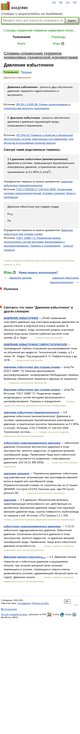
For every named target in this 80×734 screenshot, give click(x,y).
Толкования (21, 37)
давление (10, 499)
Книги (21, 43)
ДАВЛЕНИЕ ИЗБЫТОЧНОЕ (21, 318)
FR (74, 2)
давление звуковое (16, 473)
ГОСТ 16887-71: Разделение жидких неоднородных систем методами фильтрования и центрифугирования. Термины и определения (34, 241)
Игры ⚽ (59, 43)
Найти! (72, 20)
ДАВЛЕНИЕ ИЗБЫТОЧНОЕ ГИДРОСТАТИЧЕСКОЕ (35, 344)
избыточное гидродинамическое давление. (32, 526)
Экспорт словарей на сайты (14, 614)
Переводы (58, 37)
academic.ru (14, 6)
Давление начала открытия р (24, 556)
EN (54, 2)
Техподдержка (24, 603)
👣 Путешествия (9, 609)
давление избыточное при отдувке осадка (32, 367)
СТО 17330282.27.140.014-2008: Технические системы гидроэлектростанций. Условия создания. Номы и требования (40, 193)
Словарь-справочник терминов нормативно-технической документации (40, 30)
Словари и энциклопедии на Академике (32, 14)
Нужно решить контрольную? (38, 272)
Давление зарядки (20, 277)
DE (61, 2)
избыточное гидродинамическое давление (32, 442)
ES (68, 2)
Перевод (26, 72)
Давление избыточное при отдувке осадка (32, 389)
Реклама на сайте (40, 603)
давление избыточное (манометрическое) (31, 412)
